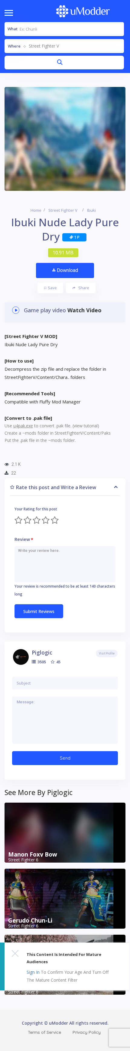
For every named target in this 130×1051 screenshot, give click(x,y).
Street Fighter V (62, 210)
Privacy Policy (87, 1032)
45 (57, 662)
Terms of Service (44, 1032)
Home (36, 210)
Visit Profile (107, 653)
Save (52, 287)
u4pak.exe (23, 426)
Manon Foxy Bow (32, 854)
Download (67, 270)
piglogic (42, 652)
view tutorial (86, 426)
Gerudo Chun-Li (30, 920)
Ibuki (91, 210)
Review (24, 539)
